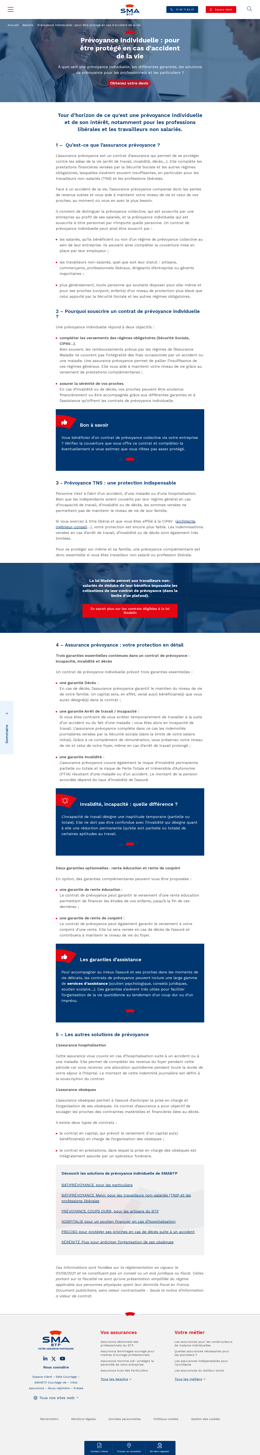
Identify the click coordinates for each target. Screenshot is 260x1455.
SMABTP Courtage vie (50, 1382)
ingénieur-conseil (71, 527)
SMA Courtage (66, 1377)
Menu (10, 9)
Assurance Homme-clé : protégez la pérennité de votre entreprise (127, 1362)
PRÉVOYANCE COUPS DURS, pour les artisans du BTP (110, 1211)
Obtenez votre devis (129, 83)
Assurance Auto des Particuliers (124, 1370)
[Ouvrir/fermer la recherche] (249, 9)
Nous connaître (56, 1367)
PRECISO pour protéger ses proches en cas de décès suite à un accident (128, 1231)
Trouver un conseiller (129, 1451)
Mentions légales (83, 1419)
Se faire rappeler (159, 1451)
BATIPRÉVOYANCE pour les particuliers (97, 1185)
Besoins (27, 25)
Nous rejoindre (59, 1388)
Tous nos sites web (57, 1397)
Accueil (13, 25)
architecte (185, 521)
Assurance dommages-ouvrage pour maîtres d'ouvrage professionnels (127, 1353)
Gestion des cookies (205, 1419)
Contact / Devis (99, 1451)
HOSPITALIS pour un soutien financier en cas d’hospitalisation (118, 1221)
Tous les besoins (114, 1379)
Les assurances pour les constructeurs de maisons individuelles (203, 1343)
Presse (78, 1388)
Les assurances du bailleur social (199, 1370)
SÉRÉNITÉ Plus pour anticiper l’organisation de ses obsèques (117, 1242)
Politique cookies (166, 1419)
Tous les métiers (188, 1379)
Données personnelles (124, 1419)
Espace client (223, 9)
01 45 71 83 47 (184, 9)
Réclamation (49, 1419)
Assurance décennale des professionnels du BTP (119, 1343)
